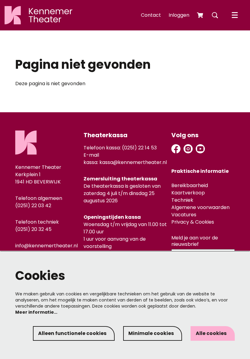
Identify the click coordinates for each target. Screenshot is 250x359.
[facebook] (175, 148)
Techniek (182, 200)
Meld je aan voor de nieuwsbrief (194, 241)
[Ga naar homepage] (38, 15)
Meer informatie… (36, 312)
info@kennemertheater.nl (46, 245)
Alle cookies (211, 333)
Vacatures (183, 214)
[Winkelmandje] (200, 15)
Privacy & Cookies (192, 221)
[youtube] (200, 148)
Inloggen (179, 15)
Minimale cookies (151, 333)
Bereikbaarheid (189, 185)
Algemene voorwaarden (200, 207)
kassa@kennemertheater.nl (133, 162)
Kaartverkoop (188, 192)
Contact (151, 15)
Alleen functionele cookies (72, 333)
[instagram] (188, 148)
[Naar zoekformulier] (215, 15)
